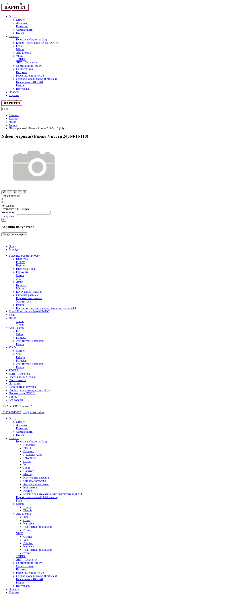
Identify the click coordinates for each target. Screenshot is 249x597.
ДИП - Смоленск (26, 62)
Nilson (20, 49)
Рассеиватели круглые (30, 75)
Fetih (19, 46)
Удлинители (23, 301)
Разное (20, 85)
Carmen (20, 350)
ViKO (19, 55)
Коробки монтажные (29, 298)
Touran (13, 125)
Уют (18, 278)
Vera (18, 354)
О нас (12, 16)
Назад (12, 246)
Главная (14, 115)
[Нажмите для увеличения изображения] (34, 186)
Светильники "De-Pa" (29, 65)
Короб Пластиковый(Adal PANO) (37, 42)
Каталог (14, 36)
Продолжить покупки (14, 234)
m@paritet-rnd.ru (33, 412)
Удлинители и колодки (30, 340)
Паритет (21, 285)
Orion (19, 334)
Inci (18, 331)
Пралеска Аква (25, 268)
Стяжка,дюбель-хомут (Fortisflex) (36, 78)
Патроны (21, 72)
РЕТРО (20, 262)
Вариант (21, 265)
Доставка (22, 23)
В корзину (7, 216)
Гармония (22, 272)
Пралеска (22, 258)
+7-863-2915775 (11, 412)
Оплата (20, 19)
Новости (14, 91)
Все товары (23, 88)
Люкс (19, 281)
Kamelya (21, 337)
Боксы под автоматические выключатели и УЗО (46, 308)
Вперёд (13, 249)
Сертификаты (24, 29)
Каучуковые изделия (29, 291)
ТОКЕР (21, 59)
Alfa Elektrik (23, 52)
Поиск (20, 32)
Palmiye (20, 357)
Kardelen (21, 360)
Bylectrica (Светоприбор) (31, 39)
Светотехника (25, 69)
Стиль (20, 275)
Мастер (20, 288)
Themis (20, 324)
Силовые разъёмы (27, 294)
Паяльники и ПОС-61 (29, 82)
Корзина (14, 95)
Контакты (22, 26)
